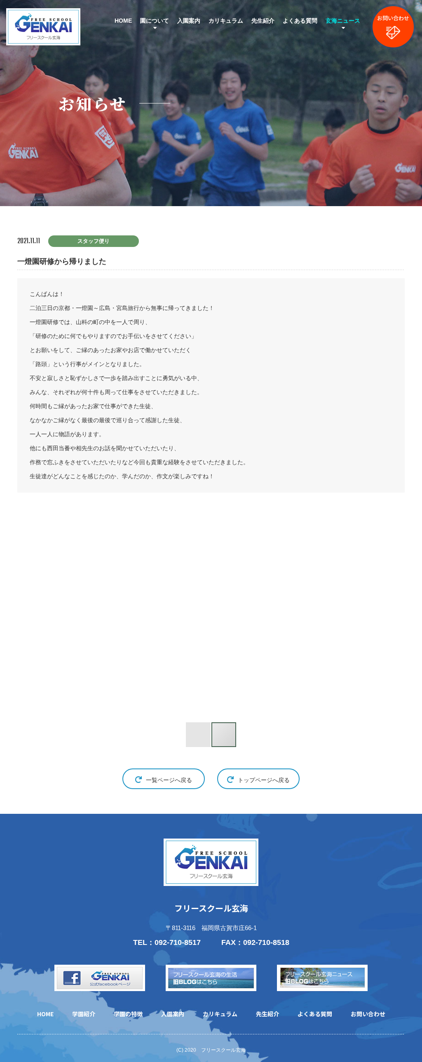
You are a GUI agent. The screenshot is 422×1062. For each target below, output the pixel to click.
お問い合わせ (393, 18)
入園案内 (188, 20)
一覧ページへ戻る (169, 780)
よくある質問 (300, 20)
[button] (74, 613)
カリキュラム (226, 20)
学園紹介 (83, 1014)
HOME (123, 20)
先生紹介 (262, 20)
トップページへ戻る (264, 780)
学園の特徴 (128, 1014)
